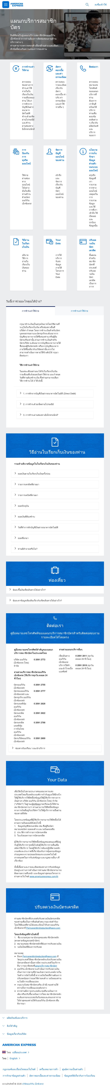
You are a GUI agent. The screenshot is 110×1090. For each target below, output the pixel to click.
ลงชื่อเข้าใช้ (101, 4)
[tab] (30, 310)
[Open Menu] (5, 4)
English (13, 1058)
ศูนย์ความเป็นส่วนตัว (72, 1069)
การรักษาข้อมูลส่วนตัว (14, 1075)
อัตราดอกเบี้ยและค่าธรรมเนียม (44, 1075)
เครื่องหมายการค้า (48, 1069)
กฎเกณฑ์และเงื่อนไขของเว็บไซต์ (19, 1069)
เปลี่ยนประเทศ (19, 1052)
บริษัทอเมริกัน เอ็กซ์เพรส (33, 1084)
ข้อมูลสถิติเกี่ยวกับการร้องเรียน (79, 1075)
